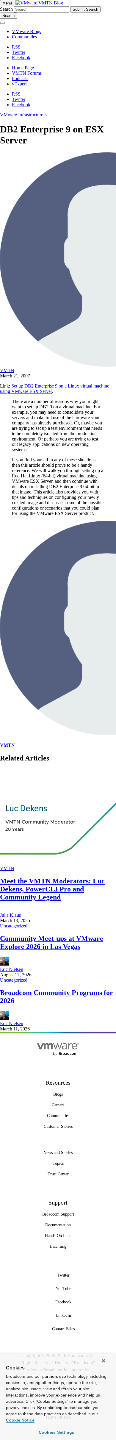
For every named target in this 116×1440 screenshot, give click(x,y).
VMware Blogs (26, 31)
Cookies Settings (57, 1432)
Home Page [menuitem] (23, 67)
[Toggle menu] (2, 23)
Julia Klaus (10, 915)
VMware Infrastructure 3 (23, 114)
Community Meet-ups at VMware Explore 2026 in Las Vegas (51, 942)
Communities (24, 36)
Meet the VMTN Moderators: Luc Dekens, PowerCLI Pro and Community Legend (52, 889)
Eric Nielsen (11, 969)
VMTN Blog (50, 2)
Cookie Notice (20, 1420)
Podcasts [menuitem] (20, 78)
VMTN (7, 370)
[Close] (103, 1361)
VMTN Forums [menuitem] (27, 73)
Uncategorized (13, 925)
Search (6, 9)
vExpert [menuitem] (19, 83)
